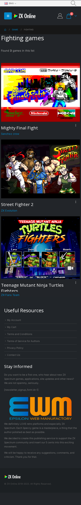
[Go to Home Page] (5, 30)
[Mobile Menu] (8, 15)
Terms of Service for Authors (23, 341)
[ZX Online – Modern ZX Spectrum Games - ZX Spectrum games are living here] (24, 16)
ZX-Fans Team (10, 295)
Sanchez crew (10, 133)
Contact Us (13, 355)
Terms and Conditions (19, 334)
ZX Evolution (9, 210)
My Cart (11, 327)
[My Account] (60, 16)
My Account (14, 320)
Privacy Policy (15, 348)
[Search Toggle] (73, 3)
